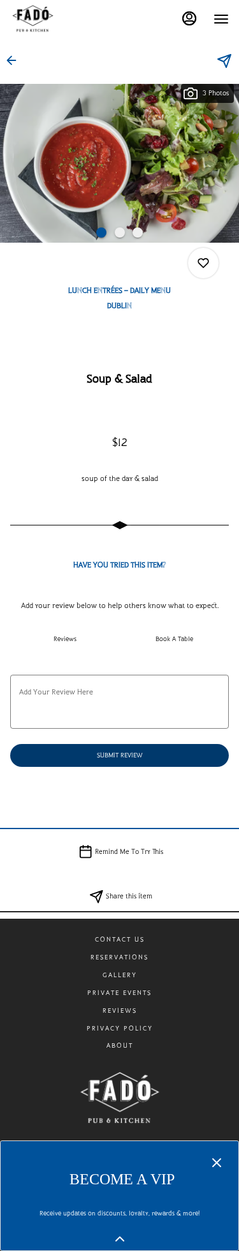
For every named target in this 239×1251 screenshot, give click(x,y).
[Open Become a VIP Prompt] (119, 1239)
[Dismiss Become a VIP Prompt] (216, 1162)
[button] (15, 60)
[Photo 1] (101, 232)
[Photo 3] (138, 232)
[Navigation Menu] (221, 19)
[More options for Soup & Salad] (203, 263)
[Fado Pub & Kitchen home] (67, 19)
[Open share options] (224, 61)
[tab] (65, 639)
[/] (120, 1097)
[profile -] (189, 18)
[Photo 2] (120, 232)
